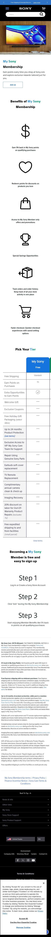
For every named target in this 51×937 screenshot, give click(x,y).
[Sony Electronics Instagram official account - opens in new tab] (28, 860)
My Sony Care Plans (22, 709)
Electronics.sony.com (8, 700)
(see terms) (9, 436)
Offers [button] (5, 825)
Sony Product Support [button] (11, 820)
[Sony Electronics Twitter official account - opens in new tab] (22, 860)
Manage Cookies (23, 927)
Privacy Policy (39, 777)
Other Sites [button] (7, 804)
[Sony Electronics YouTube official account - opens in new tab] (33, 860)
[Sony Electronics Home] (25, 8)
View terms (37, 541)
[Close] (43, 883)
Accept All (23, 919)
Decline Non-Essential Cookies (23, 922)
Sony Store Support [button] (10, 815)
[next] (47, 2)
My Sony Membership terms (18, 777)
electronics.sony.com (34, 665)
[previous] (4, 2)
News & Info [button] (7, 799)
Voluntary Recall (23, 854)
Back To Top (24, 793)
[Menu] (7, 8)
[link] (43, 8)
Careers (34, 854)
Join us (13, 85)
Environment (25, 851)
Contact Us (43, 854)
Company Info (9, 854)
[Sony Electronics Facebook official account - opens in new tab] (17, 860)
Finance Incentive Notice (16, 780)
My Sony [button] (6, 810)
